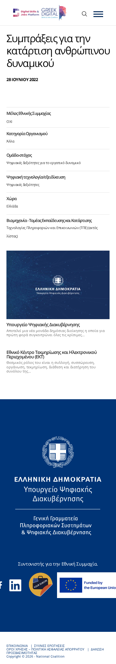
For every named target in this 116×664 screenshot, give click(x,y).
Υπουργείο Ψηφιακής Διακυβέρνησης (43, 324)
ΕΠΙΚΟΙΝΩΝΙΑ (17, 646)
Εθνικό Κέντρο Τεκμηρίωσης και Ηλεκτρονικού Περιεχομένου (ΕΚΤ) (51, 354)
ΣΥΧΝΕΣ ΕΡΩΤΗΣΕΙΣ (49, 646)
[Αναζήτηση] (84, 14)
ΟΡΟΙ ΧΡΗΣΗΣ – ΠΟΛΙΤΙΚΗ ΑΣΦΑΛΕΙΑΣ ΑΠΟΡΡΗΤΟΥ (45, 649)
